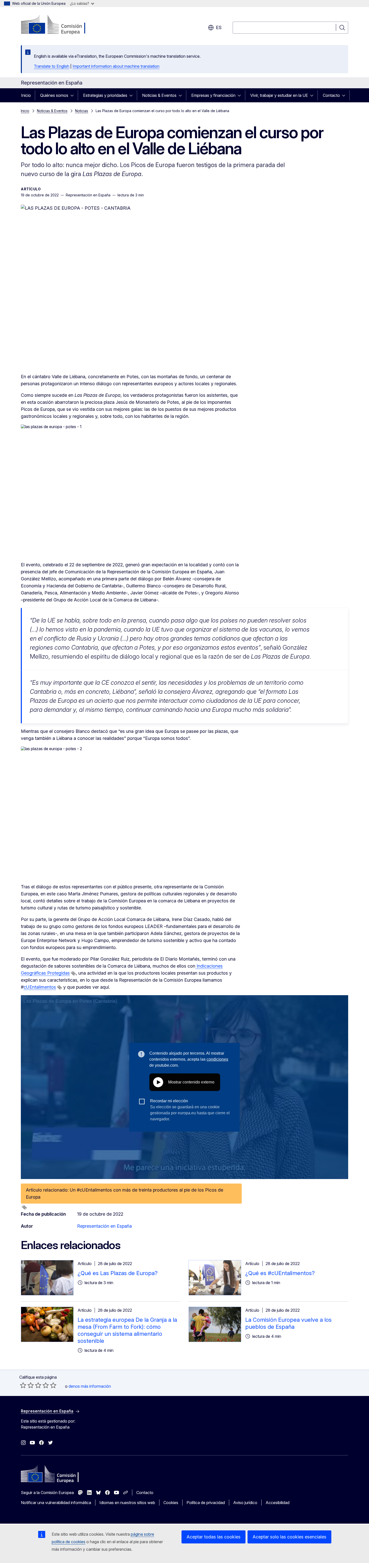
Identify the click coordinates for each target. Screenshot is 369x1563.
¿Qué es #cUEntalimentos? (280, 1273)
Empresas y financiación (213, 95)
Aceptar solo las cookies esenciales (289, 1536)
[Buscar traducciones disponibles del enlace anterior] (73, 973)
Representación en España (104, 1226)
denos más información (90, 1386)
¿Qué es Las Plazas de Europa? (118, 1273)
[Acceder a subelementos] (73, 95)
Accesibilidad (277, 1502)
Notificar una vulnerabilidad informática (56, 1502)
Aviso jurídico (245, 1502)
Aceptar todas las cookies (213, 1536)
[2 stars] (26, 1385)
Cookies (170, 1502)
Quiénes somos (54, 95)
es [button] (219, 27)
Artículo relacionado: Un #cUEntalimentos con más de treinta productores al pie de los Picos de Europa (124, 1193)
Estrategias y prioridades (105, 95)
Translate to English (51, 66)
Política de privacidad (206, 1502)
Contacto (331, 95)
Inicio (26, 95)
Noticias (81, 111)
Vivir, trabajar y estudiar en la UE (279, 95)
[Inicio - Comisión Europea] (61, 25)
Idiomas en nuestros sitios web (127, 1502)
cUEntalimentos (40, 987)
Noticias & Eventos (159, 95)
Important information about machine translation (116, 66)
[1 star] (23, 1385)
